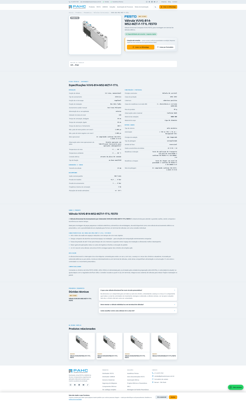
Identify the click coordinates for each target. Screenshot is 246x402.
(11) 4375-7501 (75, 2)
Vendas (107, 2)
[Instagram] (147, 2)
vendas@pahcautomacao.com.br (91, 2)
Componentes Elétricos (109, 386)
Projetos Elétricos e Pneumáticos (137, 383)
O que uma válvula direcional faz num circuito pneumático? (121, 290)
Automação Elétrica (133, 380)
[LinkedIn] (152, 2)
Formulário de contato (161, 379)
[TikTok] (157, 2)
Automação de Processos (125, 7)
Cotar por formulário (166, 47)
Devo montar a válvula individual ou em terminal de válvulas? (122, 304)
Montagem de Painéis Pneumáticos (138, 389)
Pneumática (87, 12)
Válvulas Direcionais (101, 12)
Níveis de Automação (141, 7)
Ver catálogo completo (109, 389)
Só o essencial (161, 397)
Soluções (112, 7)
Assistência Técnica (117, 2)
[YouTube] (154, 2)
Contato (174, 2)
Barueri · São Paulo (160, 382)
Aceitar (173, 397)
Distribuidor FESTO (108, 373)
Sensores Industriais (108, 380)
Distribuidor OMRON (108, 377)
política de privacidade (75, 399)
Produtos (92, 7)
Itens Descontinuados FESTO (136, 377)
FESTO (99, 7)
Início (71, 12)
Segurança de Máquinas (109, 383)
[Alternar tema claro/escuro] (155, 7)
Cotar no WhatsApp (142, 47)
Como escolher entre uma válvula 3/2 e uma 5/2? (118, 311)
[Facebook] (149, 2)
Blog (169, 2)
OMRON (105, 7)
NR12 (128, 386)
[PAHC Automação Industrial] (77, 7)
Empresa (163, 2)
